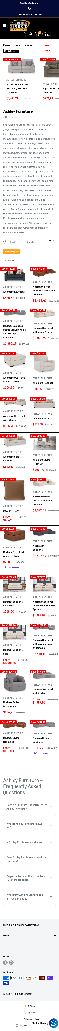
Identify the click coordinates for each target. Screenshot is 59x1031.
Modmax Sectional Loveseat (13, 603)
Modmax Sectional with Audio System (43, 330)
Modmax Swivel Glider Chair (11, 704)
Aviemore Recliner (43, 382)
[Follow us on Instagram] (11, 962)
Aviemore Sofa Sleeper (11, 458)
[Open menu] (4, 25)
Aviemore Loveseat (14, 291)
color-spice (12, 251)
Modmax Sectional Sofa (13, 651)
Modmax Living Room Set (11, 739)
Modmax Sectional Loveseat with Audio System (44, 605)
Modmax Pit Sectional (39, 547)
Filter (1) (12, 241)
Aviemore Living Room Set (42, 461)
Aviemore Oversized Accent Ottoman (14, 379)
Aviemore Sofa (41, 418)
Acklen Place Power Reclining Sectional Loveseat (17, 88)
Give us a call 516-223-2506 (30, 14)
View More (47, 48)
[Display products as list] (54, 241)
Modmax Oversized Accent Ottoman (13, 553)
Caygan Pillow (11, 510)
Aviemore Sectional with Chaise (14, 417)
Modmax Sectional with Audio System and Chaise (43, 643)
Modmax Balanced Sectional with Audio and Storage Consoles (14, 331)
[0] (37, 34)
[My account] (30, 34)
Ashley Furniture (16, 79)
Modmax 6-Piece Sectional (42, 739)
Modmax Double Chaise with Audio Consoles (43, 500)
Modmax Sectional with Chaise (43, 691)
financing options (40, 887)
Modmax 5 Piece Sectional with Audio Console (44, 290)
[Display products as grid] (49, 241)
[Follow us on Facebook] (5, 962)
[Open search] (24, 34)
